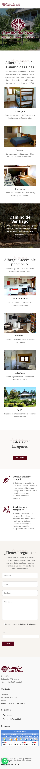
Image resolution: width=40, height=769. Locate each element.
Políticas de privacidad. (28, 624)
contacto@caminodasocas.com (14, 703)
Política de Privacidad (12, 719)
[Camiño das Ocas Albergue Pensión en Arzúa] (20, 4)
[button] (4, 761)
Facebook (7, 764)
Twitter (17, 764)
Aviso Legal (7, 715)
